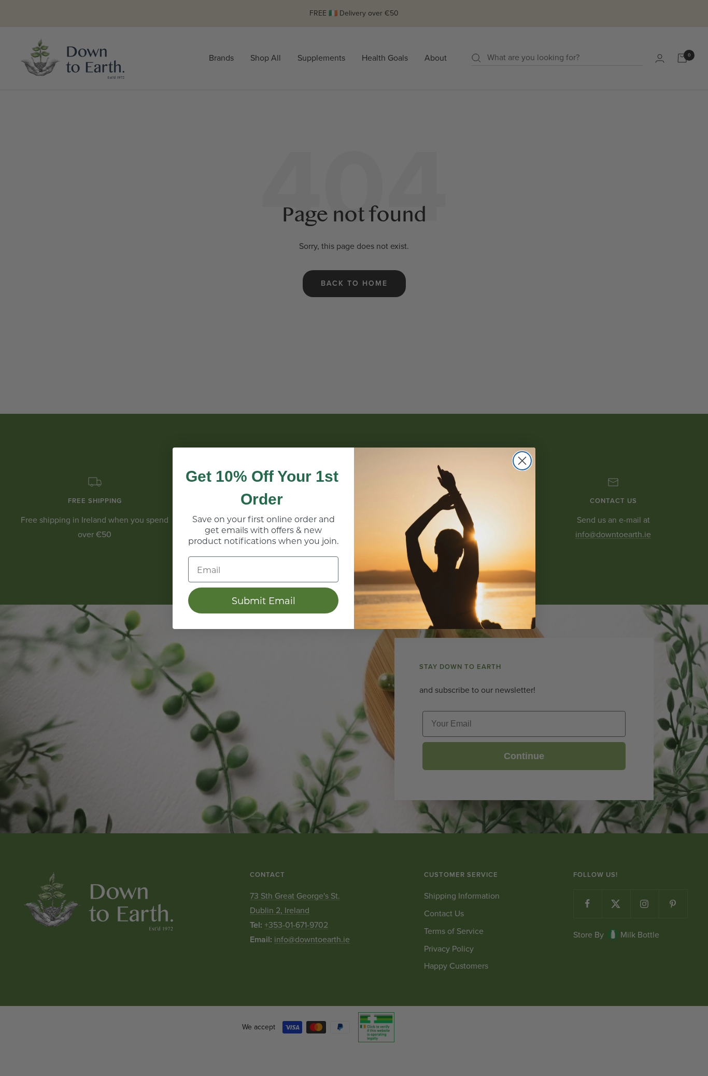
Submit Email (263, 600)
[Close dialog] (522, 461)
